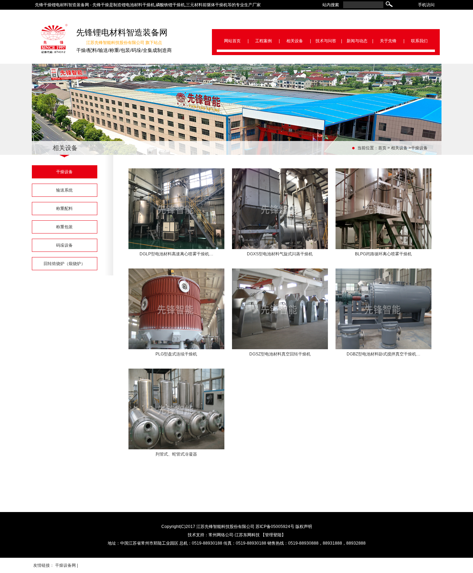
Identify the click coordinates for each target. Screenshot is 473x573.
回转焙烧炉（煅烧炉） (64, 263)
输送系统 (64, 190)
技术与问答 (325, 40)
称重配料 (64, 208)
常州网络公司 (220, 534)
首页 (382, 148)
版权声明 (303, 526)
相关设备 (294, 40)
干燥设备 (419, 148)
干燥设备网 (65, 565)
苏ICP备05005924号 (275, 526)
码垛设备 (64, 245)
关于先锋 (388, 40)
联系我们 (419, 40)
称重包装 (64, 226)
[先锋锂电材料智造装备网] (54, 52)
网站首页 (232, 40)
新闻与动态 (357, 40)
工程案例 (263, 40)
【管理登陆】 (273, 534)
